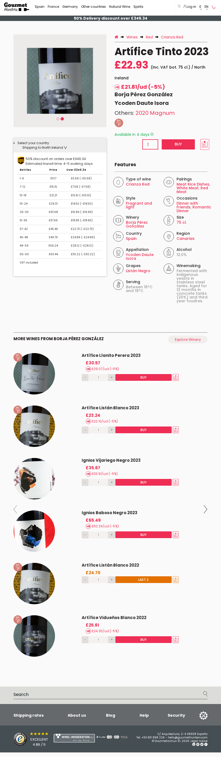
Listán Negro (138, 270)
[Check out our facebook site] (206, 745)
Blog (110, 715)
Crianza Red (138, 184)
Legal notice (199, 741)
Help (144, 715)
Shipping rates (28, 715)
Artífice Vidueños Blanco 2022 (114, 617)
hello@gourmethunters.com (188, 737)
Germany (70, 6)
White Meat (188, 188)
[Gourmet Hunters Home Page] (16, 6)
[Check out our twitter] (201, 745)
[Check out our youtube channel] (193, 745)
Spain (39, 6)
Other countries (93, 6)
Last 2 (144, 579)
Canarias (186, 238)
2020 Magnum (155, 113)
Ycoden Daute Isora (142, 103)
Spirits (138, 6)
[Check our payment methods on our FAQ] (107, 736)
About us (77, 715)
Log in (191, 6)
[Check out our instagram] (197, 745)
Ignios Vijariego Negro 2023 (111, 460)
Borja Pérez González (144, 94)
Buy (178, 144)
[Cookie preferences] (197, 715)
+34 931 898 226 (153, 737)
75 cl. (182, 222)
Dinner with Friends (187, 205)
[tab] (59, 145)
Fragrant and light (139, 205)
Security (176, 715)
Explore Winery (188, 339)
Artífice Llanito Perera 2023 (111, 355)
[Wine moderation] (63, 738)
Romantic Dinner (194, 209)
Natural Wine (119, 6)
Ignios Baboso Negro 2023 (109, 513)
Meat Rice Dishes (193, 184)
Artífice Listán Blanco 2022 (110, 565)
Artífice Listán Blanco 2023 (110, 408)
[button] (200, 8)
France (53, 6)
